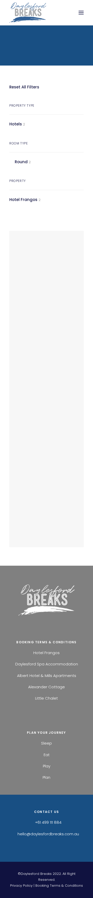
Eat (47, 754)
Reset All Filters (24, 87)
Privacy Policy (21, 885)
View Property (41, 365)
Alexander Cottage (46, 687)
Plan (46, 777)
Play (46, 766)
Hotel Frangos (23, 199)
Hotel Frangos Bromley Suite (40, 341)
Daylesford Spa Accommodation (46, 664)
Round (21, 161)
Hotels (15, 124)
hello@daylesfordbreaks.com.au (48, 834)
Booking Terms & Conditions (59, 885)
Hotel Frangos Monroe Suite (40, 492)
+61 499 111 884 (48, 822)
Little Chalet (46, 698)
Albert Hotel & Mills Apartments (46, 675)
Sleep (46, 743)
